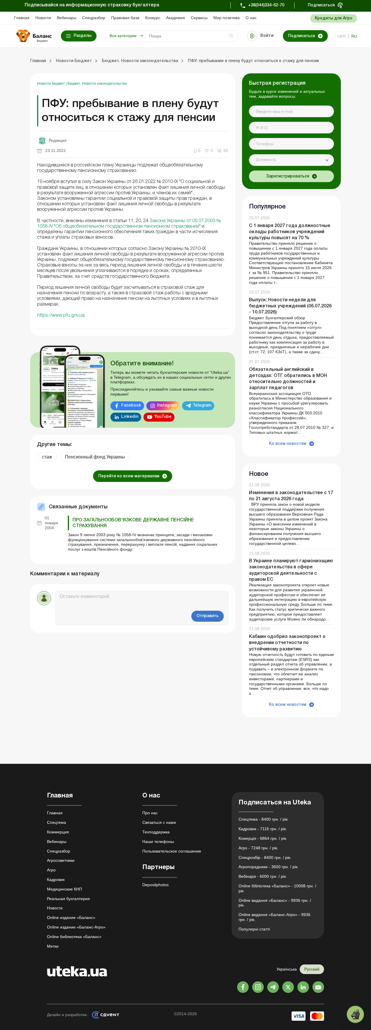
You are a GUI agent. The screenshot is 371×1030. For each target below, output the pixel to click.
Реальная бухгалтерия (68, 898)
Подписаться (321, 5)
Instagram (167, 405)
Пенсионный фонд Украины (95, 456)
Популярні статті (254, 929)
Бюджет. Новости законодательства (97, 83)
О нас (251, 17)
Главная (22, 17)
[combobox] (291, 160)
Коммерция (58, 832)
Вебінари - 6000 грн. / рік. (263, 876)
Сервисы (199, 17)
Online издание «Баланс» (71, 917)
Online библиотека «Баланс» (74, 936)
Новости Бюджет (51, 83)
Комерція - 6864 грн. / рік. (263, 838)
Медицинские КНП (64, 889)
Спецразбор (93, 17)
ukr (341, 36)
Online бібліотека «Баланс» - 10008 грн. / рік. (277, 888)
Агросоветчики (60, 860)
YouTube (163, 417)
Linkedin (129, 417)
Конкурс (152, 17)
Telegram (202, 405)
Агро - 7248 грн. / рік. (258, 848)
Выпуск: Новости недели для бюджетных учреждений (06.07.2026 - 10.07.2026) (290, 306)
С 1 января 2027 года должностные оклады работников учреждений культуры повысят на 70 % (289, 232)
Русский (311, 969)
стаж (47, 456)
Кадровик (56, 879)
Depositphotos (155, 884)
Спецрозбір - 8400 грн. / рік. (265, 857)
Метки (53, 946)
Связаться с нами (159, 822)
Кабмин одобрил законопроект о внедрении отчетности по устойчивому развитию (287, 643)
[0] (355, 1014)
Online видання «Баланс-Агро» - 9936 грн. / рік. (274, 917)
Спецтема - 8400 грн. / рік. (264, 819)
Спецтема (56, 822)
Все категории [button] (123, 35)
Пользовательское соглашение (171, 851)
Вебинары (66, 17)
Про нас (150, 812)
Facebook (131, 405)
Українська (287, 969)
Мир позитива (226, 17)
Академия (175, 17)
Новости (43, 17)
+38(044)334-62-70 (266, 5)
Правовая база (125, 17)
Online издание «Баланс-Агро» (76, 927)
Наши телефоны (158, 841)
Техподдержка (156, 832)
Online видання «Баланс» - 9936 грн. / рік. (275, 903)
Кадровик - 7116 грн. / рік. (263, 828)
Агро (51, 870)
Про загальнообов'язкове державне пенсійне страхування (133, 523)
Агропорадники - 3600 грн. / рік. (269, 866)
